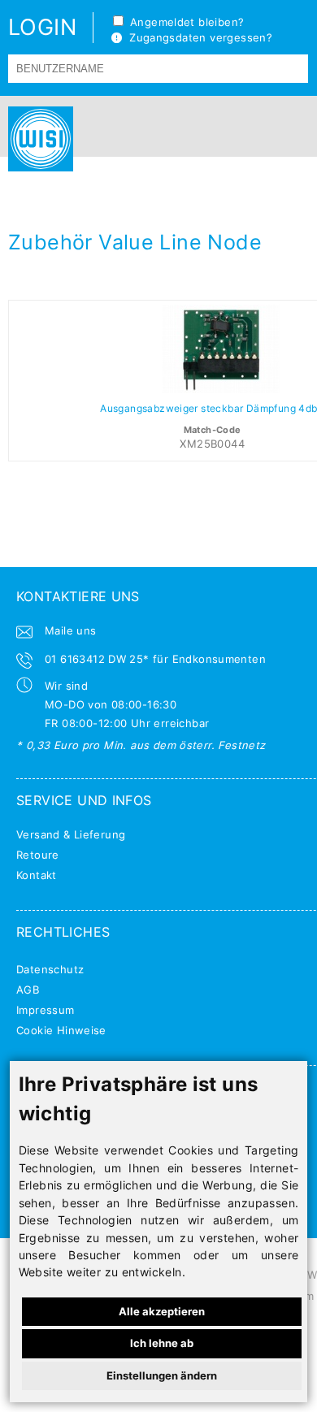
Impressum (45, 1009)
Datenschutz (50, 969)
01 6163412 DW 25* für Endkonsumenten (155, 658)
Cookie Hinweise (61, 1030)
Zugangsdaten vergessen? (197, 37)
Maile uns (71, 630)
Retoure (37, 854)
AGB (27, 989)
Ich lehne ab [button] (161, 1342)
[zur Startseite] (36, 138)
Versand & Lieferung (70, 834)
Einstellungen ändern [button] (161, 1375)
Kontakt (36, 874)
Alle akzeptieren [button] (162, 1311)
